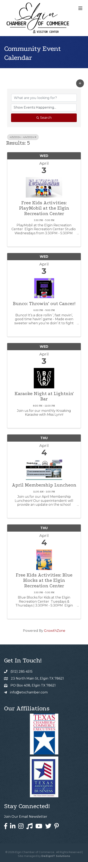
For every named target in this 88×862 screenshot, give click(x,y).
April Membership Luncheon (44, 485)
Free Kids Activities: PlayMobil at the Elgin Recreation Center (44, 208)
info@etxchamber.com (29, 692)
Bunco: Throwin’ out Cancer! (44, 303)
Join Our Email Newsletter (25, 817)
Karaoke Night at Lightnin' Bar (44, 396)
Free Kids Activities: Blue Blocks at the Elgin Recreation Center (44, 580)
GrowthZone (54, 631)
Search (46, 118)
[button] (80, 83)
